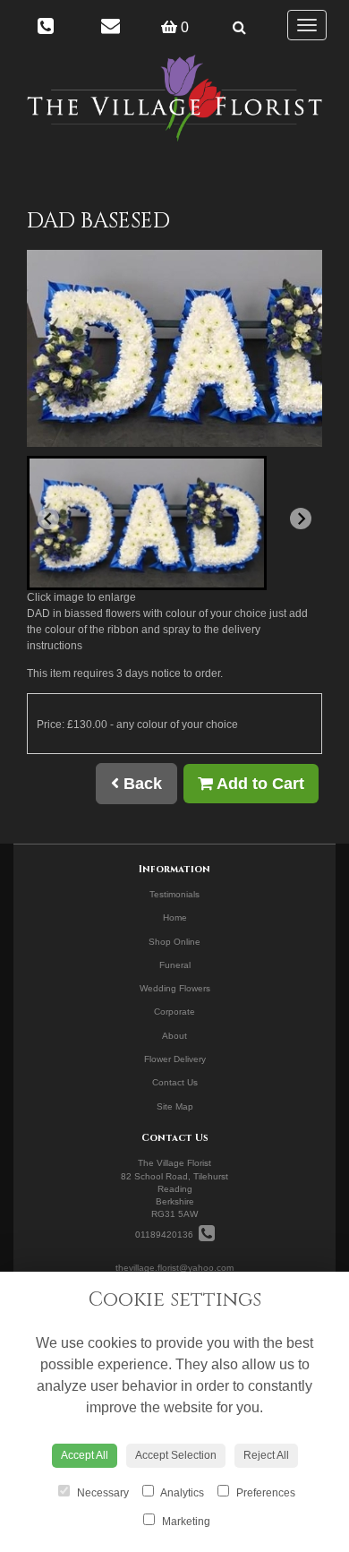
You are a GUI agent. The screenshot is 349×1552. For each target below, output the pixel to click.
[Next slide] (300, 518)
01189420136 (167, 1234)
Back (140, 784)
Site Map (175, 1106)
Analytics (181, 1493)
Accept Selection (176, 1455)
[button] (147, 523)
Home (175, 917)
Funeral (175, 965)
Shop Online (174, 942)
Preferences (264, 1493)
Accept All (84, 1455)
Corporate (174, 1011)
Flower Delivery (175, 1059)
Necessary (101, 1493)
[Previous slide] (48, 518)
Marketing (184, 1521)
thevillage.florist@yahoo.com (174, 1268)
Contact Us (175, 1082)
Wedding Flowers (175, 988)
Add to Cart (258, 784)
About (174, 1036)
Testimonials (174, 894)
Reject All (266, 1455)
